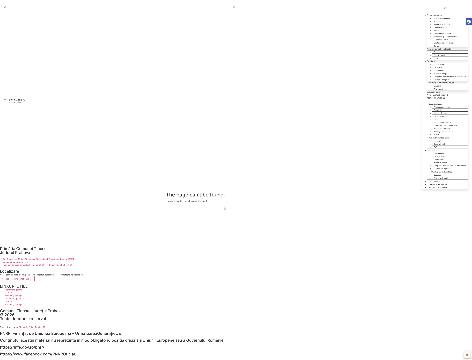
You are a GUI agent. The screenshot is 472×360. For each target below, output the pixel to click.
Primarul (437, 52)
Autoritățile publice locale (439, 49)
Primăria (431, 61)
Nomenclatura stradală (437, 95)
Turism (436, 46)
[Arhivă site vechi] (466, 2)
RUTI (436, 58)
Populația (437, 21)
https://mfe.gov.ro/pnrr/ (22, 347)
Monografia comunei (442, 24)
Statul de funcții (440, 73)
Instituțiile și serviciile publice (440, 82)
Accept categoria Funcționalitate (17, 279)
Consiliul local (439, 55)
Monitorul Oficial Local (437, 98)
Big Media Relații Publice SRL (32, 327)
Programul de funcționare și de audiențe (450, 77)
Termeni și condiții (13, 295)
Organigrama (439, 67)
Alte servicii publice (441, 89)
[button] (458, 2)
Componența (439, 70)
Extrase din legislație (442, 80)
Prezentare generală (442, 18)
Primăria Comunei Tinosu (23, 248)
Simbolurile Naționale (442, 34)
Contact (8, 292)
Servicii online (433, 92)
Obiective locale (440, 27)
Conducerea (439, 64)
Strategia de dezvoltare (443, 43)
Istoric (436, 30)
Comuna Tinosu (17, 100)
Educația (437, 86)
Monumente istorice (442, 40)
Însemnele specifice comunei (445, 37)
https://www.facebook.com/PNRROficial (37, 354)
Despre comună (434, 15)
